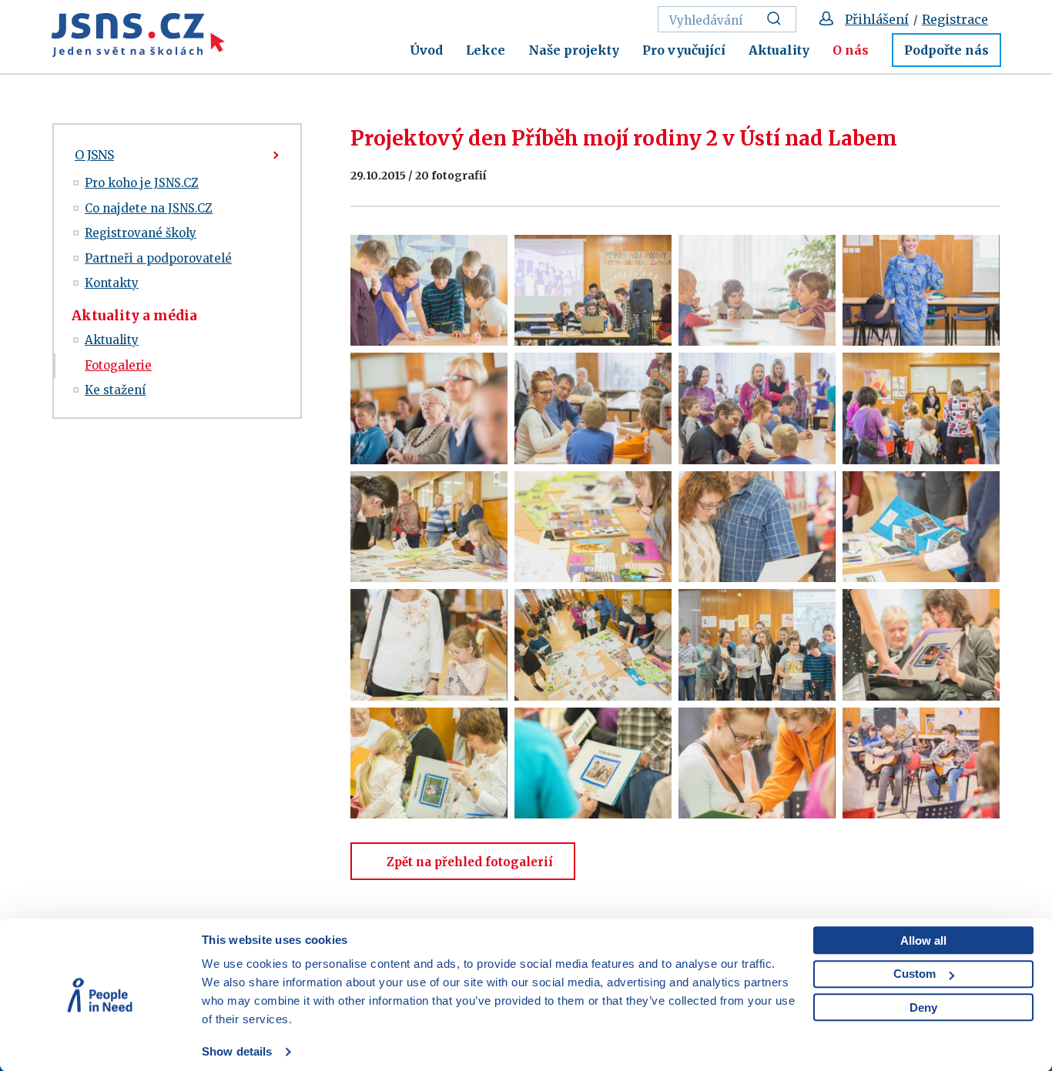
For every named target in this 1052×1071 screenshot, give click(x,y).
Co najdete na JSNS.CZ (149, 208)
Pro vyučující (683, 50)
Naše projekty (573, 50)
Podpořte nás (946, 50)
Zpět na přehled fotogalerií (470, 862)
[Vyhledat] (778, 19)
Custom (914, 973)
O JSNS (94, 154)
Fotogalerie (118, 365)
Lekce (485, 50)
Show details (237, 1051)
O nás (851, 50)
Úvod (426, 50)
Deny (923, 1007)
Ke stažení (115, 390)
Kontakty (112, 283)
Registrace (955, 19)
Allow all (923, 940)
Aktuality (779, 50)
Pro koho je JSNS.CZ (142, 183)
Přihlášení (877, 19)
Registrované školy (140, 233)
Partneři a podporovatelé (158, 258)
